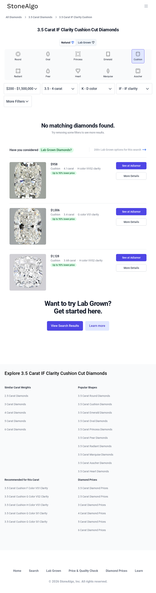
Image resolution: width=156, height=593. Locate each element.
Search (34, 571)
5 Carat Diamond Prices (92, 521)
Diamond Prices (116, 571)
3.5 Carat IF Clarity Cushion (75, 17)
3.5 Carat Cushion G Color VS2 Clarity (27, 496)
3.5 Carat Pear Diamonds (93, 437)
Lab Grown (53, 571)
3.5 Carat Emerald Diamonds (95, 412)
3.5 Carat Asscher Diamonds (95, 462)
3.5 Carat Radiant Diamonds (94, 446)
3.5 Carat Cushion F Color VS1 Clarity (26, 488)
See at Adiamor (131, 165)
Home (17, 571)
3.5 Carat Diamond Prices (93, 488)
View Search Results (65, 326)
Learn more (97, 326)
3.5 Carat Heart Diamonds (93, 471)
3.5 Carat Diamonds (40, 17)
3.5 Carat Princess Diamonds (95, 429)
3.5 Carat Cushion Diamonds (95, 404)
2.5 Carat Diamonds (16, 395)
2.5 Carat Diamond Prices (93, 496)
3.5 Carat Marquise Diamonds (95, 454)
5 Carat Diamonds (15, 421)
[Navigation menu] (146, 6)
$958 (54, 164)
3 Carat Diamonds (15, 404)
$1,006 (55, 210)
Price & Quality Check (83, 571)
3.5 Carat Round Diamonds (94, 395)
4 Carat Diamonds (15, 412)
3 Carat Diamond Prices (92, 504)
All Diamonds (14, 17)
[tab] (68, 42)
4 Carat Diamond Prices (92, 513)
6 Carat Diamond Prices (92, 530)
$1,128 (55, 256)
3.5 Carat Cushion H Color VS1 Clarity (26, 504)
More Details (131, 176)
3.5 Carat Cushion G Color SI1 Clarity (26, 513)
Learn (139, 571)
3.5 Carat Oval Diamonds (92, 421)
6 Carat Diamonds (15, 429)
